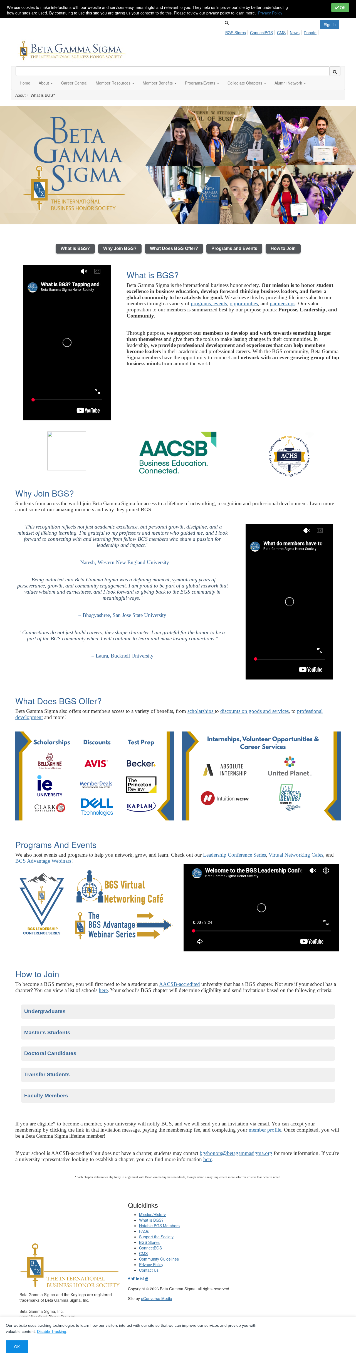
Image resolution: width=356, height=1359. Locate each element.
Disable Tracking (51, 1331)
